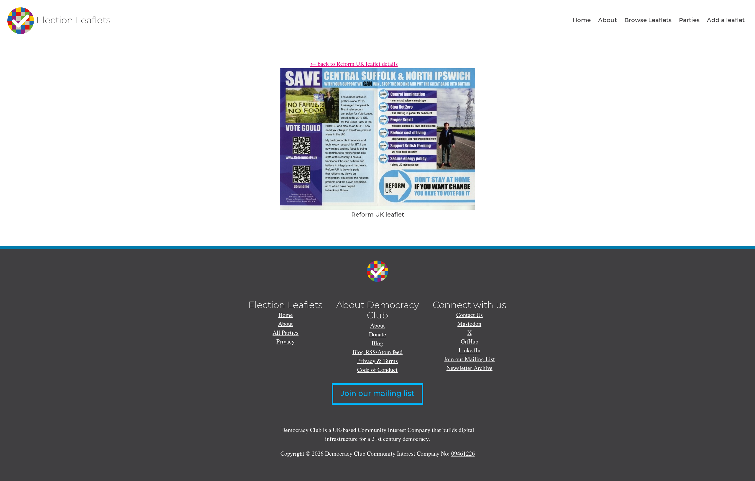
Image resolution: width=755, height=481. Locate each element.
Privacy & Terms (377, 361)
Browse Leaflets (648, 20)
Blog (377, 343)
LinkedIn (469, 350)
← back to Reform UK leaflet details (354, 64)
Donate (377, 334)
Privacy (285, 341)
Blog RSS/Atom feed (377, 352)
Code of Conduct (377, 370)
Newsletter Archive (470, 368)
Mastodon (469, 324)
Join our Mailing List (469, 359)
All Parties (285, 332)
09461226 (463, 453)
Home (581, 20)
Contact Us (469, 315)
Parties (689, 20)
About (607, 20)
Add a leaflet (726, 20)
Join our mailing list (377, 393)
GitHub (469, 341)
